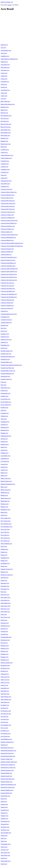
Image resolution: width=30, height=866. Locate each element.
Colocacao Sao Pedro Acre (8, 288)
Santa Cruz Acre (5, 679)
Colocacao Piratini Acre (7, 251)
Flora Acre (3, 385)
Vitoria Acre (4, 858)
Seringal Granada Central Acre (9, 762)
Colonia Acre (4, 311)
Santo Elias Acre (5, 702)
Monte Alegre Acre (6, 498)
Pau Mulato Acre (5, 563)
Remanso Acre (4, 654)
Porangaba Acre (5, 583)
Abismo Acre (4, 44)
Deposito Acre (4, 325)
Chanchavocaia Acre (6, 180)
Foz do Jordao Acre (6, 402)
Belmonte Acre (5, 107)
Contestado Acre (5, 317)
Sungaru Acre (4, 804)
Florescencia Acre (5, 387)
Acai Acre (3, 47)
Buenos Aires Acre (6, 144)
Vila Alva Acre (4, 849)
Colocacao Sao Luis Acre (7, 285)
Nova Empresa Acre (6, 523)
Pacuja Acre (4, 546)
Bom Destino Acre (5, 129)
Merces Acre (4, 487)
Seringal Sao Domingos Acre (8, 784)
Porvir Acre (4, 614)
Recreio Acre (4, 642)
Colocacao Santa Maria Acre (8, 263)
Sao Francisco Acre (6, 711)
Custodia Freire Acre (6, 322)
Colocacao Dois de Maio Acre (9, 223)
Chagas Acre (4, 178)
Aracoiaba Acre (5, 81)
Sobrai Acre (4, 798)
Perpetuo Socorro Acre (7, 569)
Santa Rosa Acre (5, 694)
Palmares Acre (4, 549)
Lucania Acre (4, 464)
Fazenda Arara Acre (6, 353)
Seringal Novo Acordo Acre (8, 767)
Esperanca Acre (5, 334)
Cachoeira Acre (5, 149)
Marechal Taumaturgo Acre (8, 484)
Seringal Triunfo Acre (6, 793)
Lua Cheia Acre (5, 461)
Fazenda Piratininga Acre (7, 373)
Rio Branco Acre (5, 668)
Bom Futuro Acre (5, 135)
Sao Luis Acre (4, 728)
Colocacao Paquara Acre (7, 249)
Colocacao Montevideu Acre (8, 237)
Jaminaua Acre (4, 453)
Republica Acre (5, 660)
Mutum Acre (4, 512)
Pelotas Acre (4, 566)
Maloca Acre (4, 475)
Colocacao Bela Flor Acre (7, 195)
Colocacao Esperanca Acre (8, 226)
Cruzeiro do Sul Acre (6, 319)
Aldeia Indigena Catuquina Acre (9, 59)
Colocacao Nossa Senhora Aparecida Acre (12, 243)
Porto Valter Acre (5, 611)
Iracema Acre (4, 438)
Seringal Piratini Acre (6, 773)
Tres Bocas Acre (5, 827)
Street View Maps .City (7, 2)
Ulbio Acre (3, 838)
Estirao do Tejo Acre (6, 339)
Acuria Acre (4, 53)
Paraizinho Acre (5, 557)
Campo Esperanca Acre (7, 155)
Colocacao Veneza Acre (7, 302)
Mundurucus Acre (5, 509)
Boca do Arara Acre (6, 124)
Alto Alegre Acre (5, 64)
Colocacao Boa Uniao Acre (8, 203)
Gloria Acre (4, 419)
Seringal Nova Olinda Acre (8, 764)
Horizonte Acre (5, 427)
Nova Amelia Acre (5, 518)
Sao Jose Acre (4, 722)
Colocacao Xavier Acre (7, 308)
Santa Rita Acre (5, 688)
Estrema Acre (4, 342)
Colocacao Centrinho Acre (8, 217)
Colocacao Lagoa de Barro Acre (9, 234)
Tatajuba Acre (4, 818)
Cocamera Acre (5, 186)
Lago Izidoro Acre (5, 455)
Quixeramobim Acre (6, 637)
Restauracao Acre (5, 665)
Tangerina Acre (5, 810)
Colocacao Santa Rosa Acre (8, 266)
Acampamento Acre (6, 50)
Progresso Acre (5, 623)
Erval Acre (3, 328)
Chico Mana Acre (5, 183)
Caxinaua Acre (4, 172)
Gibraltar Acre (4, 416)
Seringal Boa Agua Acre (7, 747)
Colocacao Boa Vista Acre (8, 206)
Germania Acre (5, 413)
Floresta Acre (4, 390)
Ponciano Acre (4, 577)
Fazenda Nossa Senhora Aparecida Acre (11, 365)
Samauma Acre (5, 674)
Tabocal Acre (4, 807)
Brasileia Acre (4, 141)
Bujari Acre (4, 146)
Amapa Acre (4, 73)
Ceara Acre (4, 175)
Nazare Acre (4, 515)
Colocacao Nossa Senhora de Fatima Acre (12, 246)
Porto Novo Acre (5, 608)
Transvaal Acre (5, 824)
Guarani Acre (4, 424)
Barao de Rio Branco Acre (8, 104)
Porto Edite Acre (5, 600)
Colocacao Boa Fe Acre (7, 197)
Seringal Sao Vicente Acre (7, 787)
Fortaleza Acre (4, 396)
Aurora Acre (4, 95)
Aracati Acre (4, 78)
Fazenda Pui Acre (5, 376)
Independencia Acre (6, 436)
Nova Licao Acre (5, 529)
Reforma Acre (4, 651)
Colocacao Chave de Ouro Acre (9, 220)
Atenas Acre (4, 93)
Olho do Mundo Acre (6, 543)
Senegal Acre (4, 745)
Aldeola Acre (4, 61)
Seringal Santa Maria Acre (7, 779)
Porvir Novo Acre (5, 617)
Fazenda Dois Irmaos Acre (8, 356)
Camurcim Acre (5, 161)
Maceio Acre (4, 472)
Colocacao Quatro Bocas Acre (9, 257)
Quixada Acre (4, 631)
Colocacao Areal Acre (6, 189)
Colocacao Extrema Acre (7, 229)
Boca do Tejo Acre (6, 127)
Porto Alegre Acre (5, 597)
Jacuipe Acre (4, 450)
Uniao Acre (4, 841)
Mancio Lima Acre (6, 478)
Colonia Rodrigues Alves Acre (9, 314)
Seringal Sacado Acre (6, 776)
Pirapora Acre (4, 572)
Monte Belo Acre (5, 501)
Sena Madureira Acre (6, 739)
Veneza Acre (4, 847)
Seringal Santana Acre (6, 781)
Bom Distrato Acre (6, 132)
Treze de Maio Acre (6, 832)
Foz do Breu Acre (5, 399)
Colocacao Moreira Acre (7, 240)
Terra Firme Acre (5, 821)
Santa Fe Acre (4, 685)
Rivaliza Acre (4, 671)
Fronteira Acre (4, 407)
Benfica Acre (4, 110)
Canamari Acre (5, 163)
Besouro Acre (4, 112)
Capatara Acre (4, 166)
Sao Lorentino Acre (6, 725)
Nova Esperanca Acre (6, 526)
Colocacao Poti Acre (6, 254)
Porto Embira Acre (5, 603)
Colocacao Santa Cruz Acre (8, 260)
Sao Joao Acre (4, 716)
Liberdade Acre (5, 458)
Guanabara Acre (5, 421)
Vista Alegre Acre (5, 852)
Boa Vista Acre (5, 118)
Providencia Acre (5, 625)
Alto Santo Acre (5, 70)
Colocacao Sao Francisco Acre (9, 274)
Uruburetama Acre (5, 844)
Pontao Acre (4, 580)
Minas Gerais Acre (5, 489)
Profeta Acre (4, 620)
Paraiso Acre (4, 552)
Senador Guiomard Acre (7, 742)
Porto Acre (3, 591)
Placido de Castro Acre (7, 574)
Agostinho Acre (5, 56)
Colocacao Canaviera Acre (8, 212)
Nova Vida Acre (5, 532)
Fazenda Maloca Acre (6, 362)
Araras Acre (4, 84)
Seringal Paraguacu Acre (7, 770)
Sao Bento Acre (5, 705)
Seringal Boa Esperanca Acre (8, 750)
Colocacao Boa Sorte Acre (8, 200)
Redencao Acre (5, 645)
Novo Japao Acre (5, 538)
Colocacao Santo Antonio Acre (9, 271)
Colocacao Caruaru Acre (7, 214)
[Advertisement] (15, 27)
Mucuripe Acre (5, 504)
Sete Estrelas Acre (5, 796)
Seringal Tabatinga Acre (7, 790)
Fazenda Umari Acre (6, 379)
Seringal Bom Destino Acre (8, 756)
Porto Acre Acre (5, 594)
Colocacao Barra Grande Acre (9, 192)
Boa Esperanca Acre (6, 115)
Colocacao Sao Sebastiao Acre (9, 294)
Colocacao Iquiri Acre (6, 232)
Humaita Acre (4, 433)
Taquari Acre (4, 813)
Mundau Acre (4, 506)
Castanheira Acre (5, 169)
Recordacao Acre (5, 640)
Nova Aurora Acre (5, 521)
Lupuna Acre (4, 467)
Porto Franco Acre (5, 606)
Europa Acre (4, 348)
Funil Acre (3, 410)
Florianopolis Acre (5, 393)
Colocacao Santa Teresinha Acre (9, 268)
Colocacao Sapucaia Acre (7, 300)
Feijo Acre (3, 382)
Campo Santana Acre (6, 158)
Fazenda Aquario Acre (6, 351)
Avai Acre (3, 98)
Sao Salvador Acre (5, 733)
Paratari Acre (4, 560)
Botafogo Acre (4, 138)
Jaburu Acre (4, 447)
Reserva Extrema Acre (6, 662)
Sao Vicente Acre (5, 736)
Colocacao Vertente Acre (7, 305)
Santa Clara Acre (5, 677)
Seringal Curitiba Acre (6, 759)
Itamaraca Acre (5, 444)
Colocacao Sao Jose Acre (7, 283)
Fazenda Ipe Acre (5, 359)
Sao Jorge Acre (5, 719)
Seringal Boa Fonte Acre (7, 753)
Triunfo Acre (4, 835)
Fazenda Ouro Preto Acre (7, 368)
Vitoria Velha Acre (5, 861)
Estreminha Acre (5, 345)
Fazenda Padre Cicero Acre (8, 370)
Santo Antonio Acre (6, 696)
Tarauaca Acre (4, 815)
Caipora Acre (4, 152)
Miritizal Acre (4, 495)
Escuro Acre (4, 331)
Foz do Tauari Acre (6, 404)
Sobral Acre (4, 801)
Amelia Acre (4, 76)
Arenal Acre (4, 87)
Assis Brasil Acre (5, 90)
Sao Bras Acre (4, 708)
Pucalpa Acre (4, 628)
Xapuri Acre (4, 864)
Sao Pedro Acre (5, 730)
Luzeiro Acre (4, 470)
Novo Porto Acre (5, 540)
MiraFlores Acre (5, 492)
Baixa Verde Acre (5, 101)
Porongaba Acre (5, 586)
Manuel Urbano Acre (6, 481)
